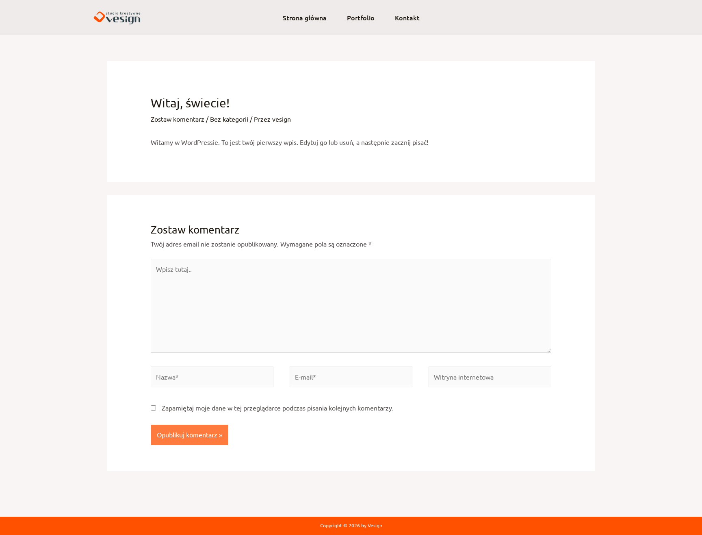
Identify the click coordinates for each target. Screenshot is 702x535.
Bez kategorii (229, 119)
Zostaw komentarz (177, 119)
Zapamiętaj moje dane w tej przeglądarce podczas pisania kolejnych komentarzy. (278, 408)
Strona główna (305, 17)
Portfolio (361, 17)
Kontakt (407, 17)
